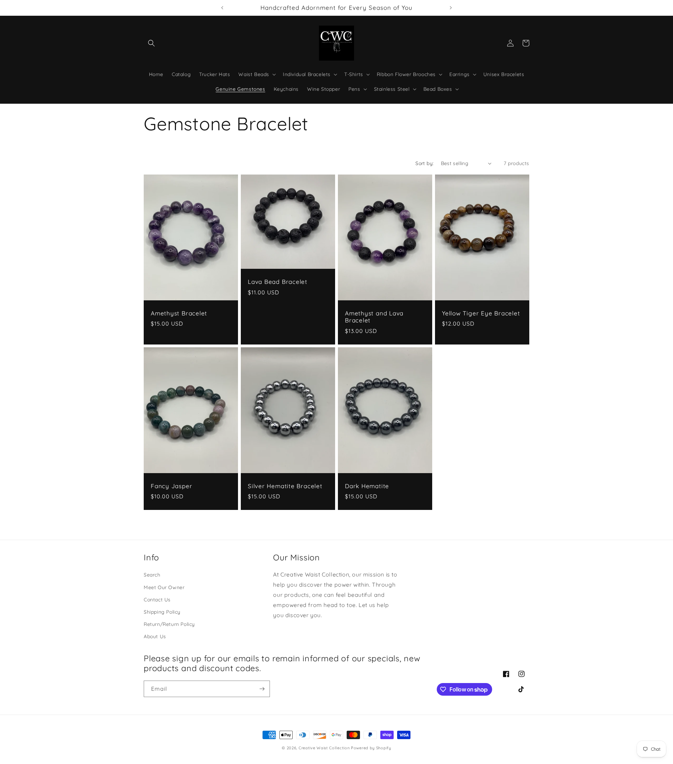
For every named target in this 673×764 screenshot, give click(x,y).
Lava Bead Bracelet (277, 281)
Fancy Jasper (171, 486)
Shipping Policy (162, 612)
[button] (151, 43)
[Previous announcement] (222, 7)
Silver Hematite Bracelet (285, 486)
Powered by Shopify (371, 747)
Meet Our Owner (164, 587)
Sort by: (424, 163)
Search (152, 575)
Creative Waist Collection (324, 747)
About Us (155, 636)
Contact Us (157, 599)
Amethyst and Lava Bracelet (374, 317)
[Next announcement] (450, 7)
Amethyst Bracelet (179, 313)
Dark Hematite (367, 486)
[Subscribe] (262, 689)
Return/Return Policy (169, 624)
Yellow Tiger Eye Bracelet (481, 313)
